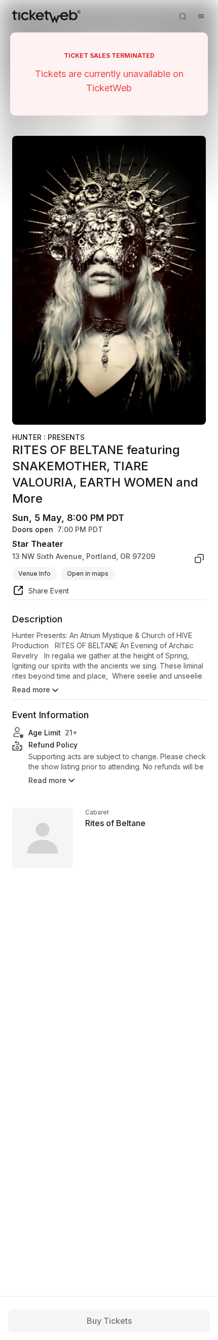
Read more (31, 689)
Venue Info (34, 573)
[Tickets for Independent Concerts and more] (46, 16)
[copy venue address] (199, 558)
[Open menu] (201, 16)
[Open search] (182, 16)
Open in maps (87, 573)
